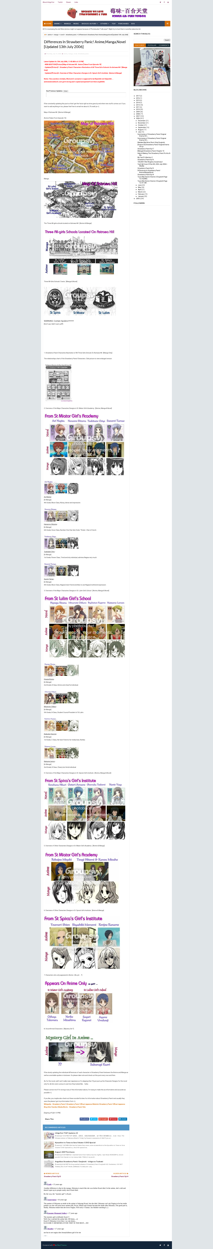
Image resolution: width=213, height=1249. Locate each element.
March (140, 192)
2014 (138, 102)
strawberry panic (71, 34)
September (142, 127)
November (142, 123)
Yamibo (54, 1107)
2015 (138, 100)
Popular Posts (152, 45)
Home (48, 24)
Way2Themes (62, 1245)
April (140, 189)
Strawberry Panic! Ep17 (146, 149)
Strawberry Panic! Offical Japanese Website (82, 1104)
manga (56, 34)
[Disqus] (86, 1208)
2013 (138, 105)
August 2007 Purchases (65, 1152)
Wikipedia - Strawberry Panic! (55, 1104)
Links (76, 2)
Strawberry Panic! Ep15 (146, 168)
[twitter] (160, 2)
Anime (57, 24)
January (141, 196)
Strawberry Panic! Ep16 (146, 159)
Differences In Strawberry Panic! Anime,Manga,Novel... (149, 171)
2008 (138, 114)
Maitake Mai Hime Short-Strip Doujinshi (151, 142)
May (139, 187)
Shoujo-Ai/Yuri (89, 24)
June (140, 185)
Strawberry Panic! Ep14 (146, 174)
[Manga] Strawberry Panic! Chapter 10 (151, 151)
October (141, 125)
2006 (138, 118)
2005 (138, 198)
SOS (133, 24)
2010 (138, 109)
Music (76, 24)
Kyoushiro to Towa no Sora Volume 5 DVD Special (75, 1143)
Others (103, 24)
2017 (138, 96)
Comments (164, 45)
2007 (138, 116)
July (139, 132)
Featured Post (139, 45)
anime (50, 34)
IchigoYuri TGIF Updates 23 (66, 1133)
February (141, 194)
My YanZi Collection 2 (145, 157)
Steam (68, 2)
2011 (138, 107)
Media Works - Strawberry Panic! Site (72, 1107)
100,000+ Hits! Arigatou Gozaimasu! (150, 162)
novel (62, 34)
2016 (138, 98)
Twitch (60, 2)
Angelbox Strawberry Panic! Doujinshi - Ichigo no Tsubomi (79, 1161)
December (142, 121)
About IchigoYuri (48, 2)
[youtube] (168, 2)
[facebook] (164, 2)
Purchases (123, 24)
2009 (138, 112)
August (140, 130)
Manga (67, 24)
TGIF (114, 24)
